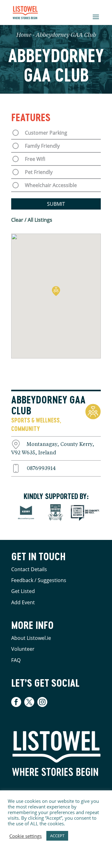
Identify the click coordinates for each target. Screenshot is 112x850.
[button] (56, 291)
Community (25, 428)
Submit (56, 203)
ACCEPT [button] (57, 835)
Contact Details (29, 569)
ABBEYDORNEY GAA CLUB (48, 405)
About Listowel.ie (31, 638)
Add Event (23, 602)
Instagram (42, 702)
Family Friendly (42, 145)
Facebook (17, 702)
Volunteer (23, 648)
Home (23, 35)
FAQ (16, 660)
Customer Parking (46, 132)
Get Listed (23, 591)
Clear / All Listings (31, 219)
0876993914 (41, 468)
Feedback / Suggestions (38, 580)
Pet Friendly (39, 172)
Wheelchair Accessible (51, 185)
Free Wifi (35, 159)
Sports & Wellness (35, 420)
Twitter (29, 702)
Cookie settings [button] (25, 836)
